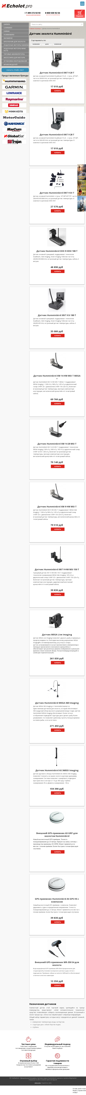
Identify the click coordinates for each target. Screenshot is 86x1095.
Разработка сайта (46, 1083)
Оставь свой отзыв (79, 1089)
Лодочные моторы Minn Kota (15, 49)
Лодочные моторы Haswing (16, 45)
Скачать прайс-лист (15, 70)
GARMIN (7, 24)
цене (47, 44)
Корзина (79, 16)
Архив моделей (10, 64)
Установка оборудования (15, 61)
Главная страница (35, 28)
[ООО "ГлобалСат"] (17, 6)
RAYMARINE (8, 38)
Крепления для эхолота (14, 41)
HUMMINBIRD (9, 35)
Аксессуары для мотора (14, 57)
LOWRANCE (8, 28)
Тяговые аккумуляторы (14, 54)
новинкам (57, 44)
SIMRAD (7, 31)
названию (36, 44)
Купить (57, 91)
